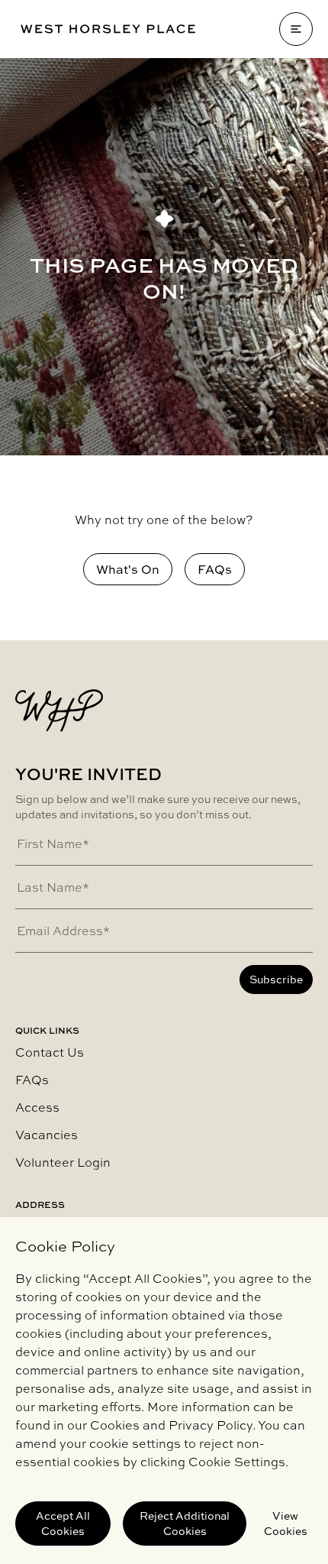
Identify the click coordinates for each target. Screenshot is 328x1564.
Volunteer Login (63, 1162)
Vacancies (46, 1134)
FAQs (32, 1079)
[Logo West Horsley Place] (108, 29)
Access (37, 1107)
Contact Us (49, 1052)
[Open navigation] (296, 29)
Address (40, 1205)
